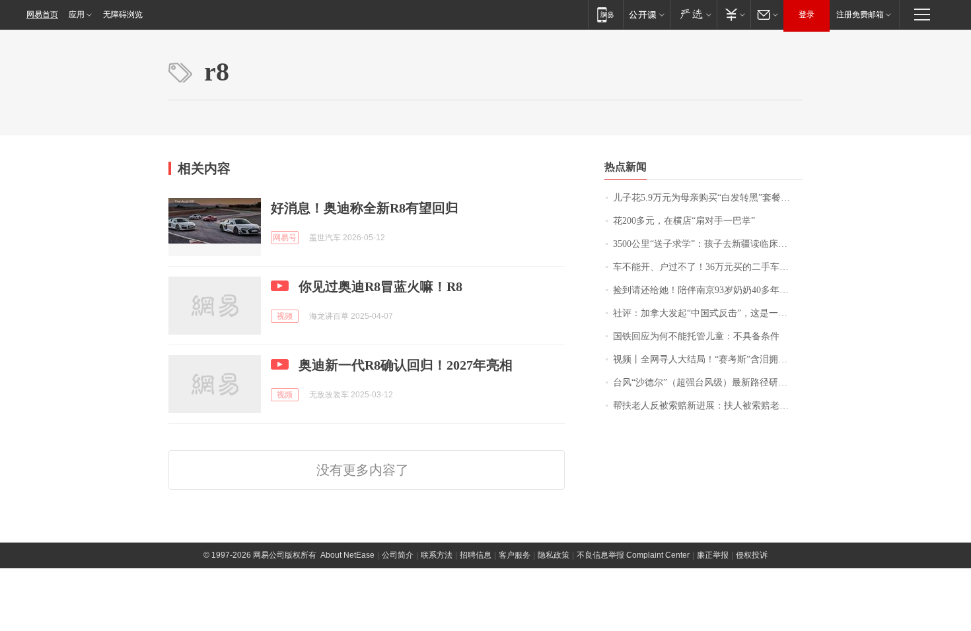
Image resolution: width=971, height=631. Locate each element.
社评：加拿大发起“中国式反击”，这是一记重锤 (708, 313)
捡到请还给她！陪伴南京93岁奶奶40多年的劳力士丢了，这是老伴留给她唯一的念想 (708, 290)
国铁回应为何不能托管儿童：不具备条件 (696, 336)
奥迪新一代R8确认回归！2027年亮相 (406, 365)
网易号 (285, 237)
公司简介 (398, 555)
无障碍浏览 (123, 14)
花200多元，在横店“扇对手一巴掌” (684, 221)
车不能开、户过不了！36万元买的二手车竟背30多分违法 (708, 267)
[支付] (733, 14)
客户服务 (514, 555)
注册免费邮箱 (860, 14)
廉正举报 (713, 555)
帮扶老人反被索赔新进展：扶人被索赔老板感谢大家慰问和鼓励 (708, 406)
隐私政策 (553, 555)
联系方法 (436, 555)
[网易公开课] (646, 14)
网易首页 (42, 14)
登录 (806, 14)
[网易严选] (693, 14)
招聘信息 (475, 555)
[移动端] (605, 14)
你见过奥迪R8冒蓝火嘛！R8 (380, 286)
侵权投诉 (752, 555)
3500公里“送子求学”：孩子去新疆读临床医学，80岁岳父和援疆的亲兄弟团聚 (708, 244)
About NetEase (347, 555)
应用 (77, 14)
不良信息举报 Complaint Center (633, 555)
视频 (285, 316)
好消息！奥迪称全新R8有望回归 (364, 208)
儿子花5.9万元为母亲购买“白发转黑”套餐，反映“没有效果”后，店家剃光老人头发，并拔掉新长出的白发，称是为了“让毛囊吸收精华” (708, 198)
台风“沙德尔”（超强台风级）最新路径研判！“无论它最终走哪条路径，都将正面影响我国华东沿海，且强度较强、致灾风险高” (708, 382)
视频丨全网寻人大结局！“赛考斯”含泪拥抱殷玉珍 (708, 359)
